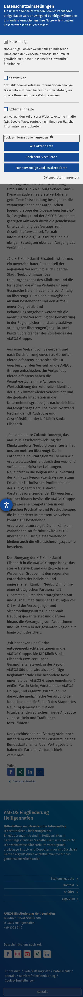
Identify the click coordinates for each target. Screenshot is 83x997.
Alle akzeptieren (41, 146)
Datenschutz (52, 177)
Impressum (71, 177)
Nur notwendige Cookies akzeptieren (41, 168)
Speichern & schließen (41, 157)
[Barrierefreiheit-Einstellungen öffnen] (6, 504)
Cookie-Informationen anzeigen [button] (26, 137)
